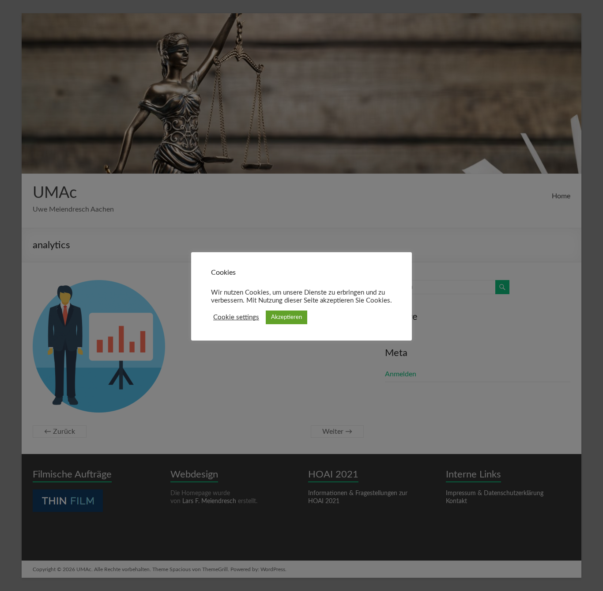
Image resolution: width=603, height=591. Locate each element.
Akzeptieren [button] (286, 317)
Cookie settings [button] (236, 317)
